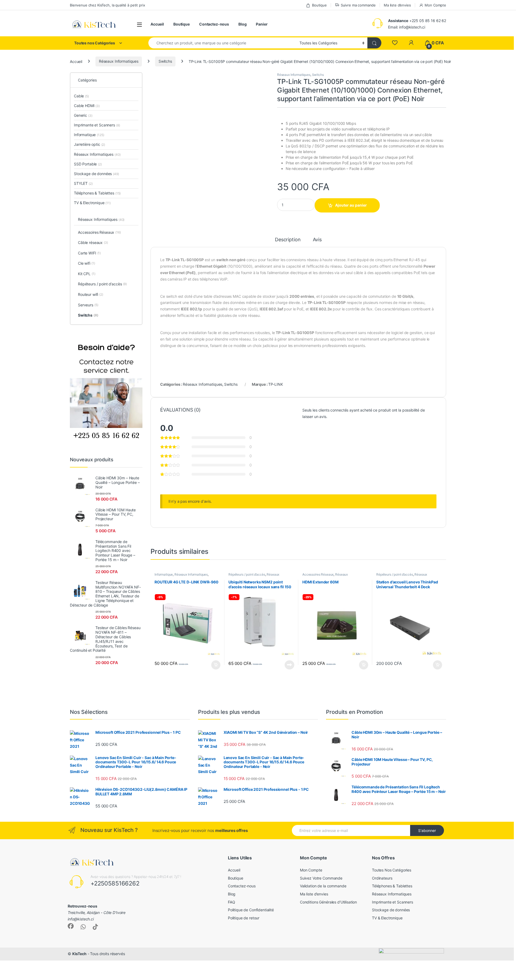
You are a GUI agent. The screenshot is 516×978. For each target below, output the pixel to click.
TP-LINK (275, 384)
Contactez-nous (214, 24)
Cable (81, 96)
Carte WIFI (89, 253)
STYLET (83, 183)
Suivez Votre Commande (321, 878)
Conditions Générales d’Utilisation (328, 902)
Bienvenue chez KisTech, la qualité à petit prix (107, 5)
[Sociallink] (71, 926)
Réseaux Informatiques (118, 61)
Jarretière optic (89, 144)
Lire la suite (289, 664)
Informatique (164, 574)
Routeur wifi (90, 294)
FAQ (231, 902)
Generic (83, 115)
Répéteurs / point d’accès (246, 574)
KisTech (79, 953)
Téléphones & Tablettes (97, 193)
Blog (242, 24)
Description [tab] (287, 239)
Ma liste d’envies (397, 5)
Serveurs (88, 305)
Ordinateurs (382, 878)
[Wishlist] (395, 42)
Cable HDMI (87, 105)
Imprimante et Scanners (97, 125)
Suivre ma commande (358, 5)
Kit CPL (86, 273)
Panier (261, 24)
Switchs (165, 61)
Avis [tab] (317, 239)
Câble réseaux (93, 242)
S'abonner (427, 830)
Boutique (319, 5)
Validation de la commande (323, 886)
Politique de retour (243, 918)
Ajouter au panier (351, 205)
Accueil (157, 24)
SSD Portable (88, 164)
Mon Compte (435, 5)
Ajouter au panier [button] (214, 664)
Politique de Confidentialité (251, 910)
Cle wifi (86, 263)
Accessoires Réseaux (318, 574)
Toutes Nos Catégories (391, 870)
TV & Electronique (92, 202)
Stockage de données (96, 173)
